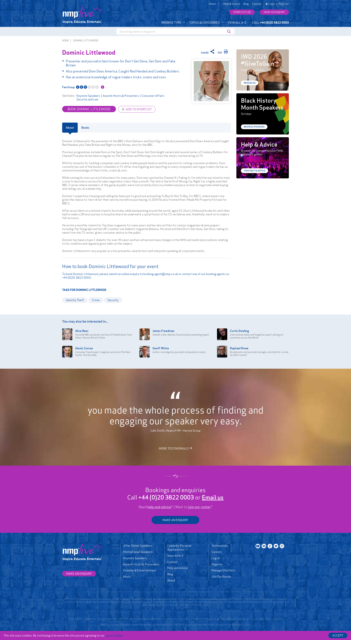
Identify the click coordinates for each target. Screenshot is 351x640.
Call (270, 22)
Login (272, 3)
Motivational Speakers (137, 552)
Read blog (250, 82)
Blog (246, 3)
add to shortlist (139, 109)
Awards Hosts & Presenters (121, 96)
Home (65, 40)
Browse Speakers (254, 126)
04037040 (208, 624)
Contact (256, 3)
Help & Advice (231, 3)
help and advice (159, 507)
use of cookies (114, 635)
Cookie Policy (226, 618)
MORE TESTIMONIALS (174, 448)
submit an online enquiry (124, 274)
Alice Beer (81, 331)
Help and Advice (177, 568)
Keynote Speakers (88, 96)
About (171, 580)
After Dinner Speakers (137, 545)
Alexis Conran (84, 348)
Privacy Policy (182, 618)
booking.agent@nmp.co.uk (160, 274)
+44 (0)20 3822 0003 (76, 277)
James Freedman (163, 331)
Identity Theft (75, 300)
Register (284, 3)
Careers (217, 552)
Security (112, 300)
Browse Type (171, 22)
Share (205, 52)
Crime (96, 300)
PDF (220, 52)
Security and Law (87, 99)
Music (127, 576)
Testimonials (220, 545)
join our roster (199, 507)
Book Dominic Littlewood (89, 109)
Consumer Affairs (152, 96)
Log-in (216, 558)
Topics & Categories (204, 22)
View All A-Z (236, 22)
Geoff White (160, 348)
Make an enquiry (274, 12)
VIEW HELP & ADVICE (254, 170)
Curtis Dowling (239, 331)
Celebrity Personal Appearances (179, 547)
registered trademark (140, 618)
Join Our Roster (221, 576)
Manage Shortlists (223, 570)
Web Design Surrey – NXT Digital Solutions (260, 618)
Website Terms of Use (204, 618)
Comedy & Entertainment (139, 570)
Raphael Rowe (239, 348)
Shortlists (242, 12)
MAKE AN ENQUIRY (175, 520)
